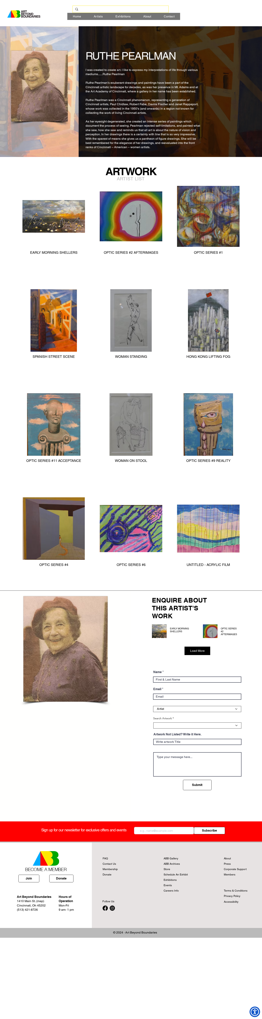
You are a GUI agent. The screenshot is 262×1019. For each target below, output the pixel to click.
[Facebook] (105, 908)
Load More (197, 651)
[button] (131, 178)
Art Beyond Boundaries (141, 932)
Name (157, 672)
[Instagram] (112, 908)
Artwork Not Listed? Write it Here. (177, 734)
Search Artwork (162, 718)
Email (157, 689)
